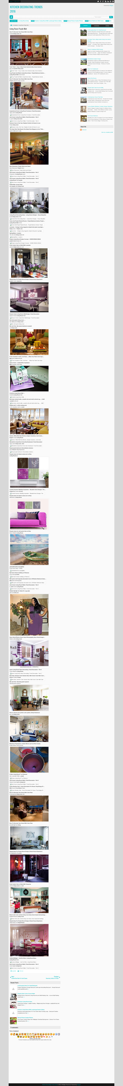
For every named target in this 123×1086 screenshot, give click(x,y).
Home (11, 17)
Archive (107, 25)
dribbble (110, 1)
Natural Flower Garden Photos (62, 20)
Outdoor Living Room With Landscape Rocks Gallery (35, 20)
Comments (96, 25)
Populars (86, 25)
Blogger (111, 5)
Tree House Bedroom (93, 115)
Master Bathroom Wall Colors (83, 20)
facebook (100, 1)
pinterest (113, 1)
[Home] (11, 25)
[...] (28, 989)
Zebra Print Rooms (101, 20)
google (103, 1)
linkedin (108, 1)
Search (111, 17)
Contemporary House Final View (95, 97)
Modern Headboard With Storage (95, 49)
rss (105, 1)
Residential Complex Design (94, 58)
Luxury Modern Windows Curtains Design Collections (100, 106)
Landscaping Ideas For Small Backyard (97, 30)
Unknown (21, 970)
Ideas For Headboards (93, 68)
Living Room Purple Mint (18, 28)
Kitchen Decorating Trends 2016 (49, 1084)
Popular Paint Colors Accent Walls (95, 87)
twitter (98, 1)
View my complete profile (107, 132)
